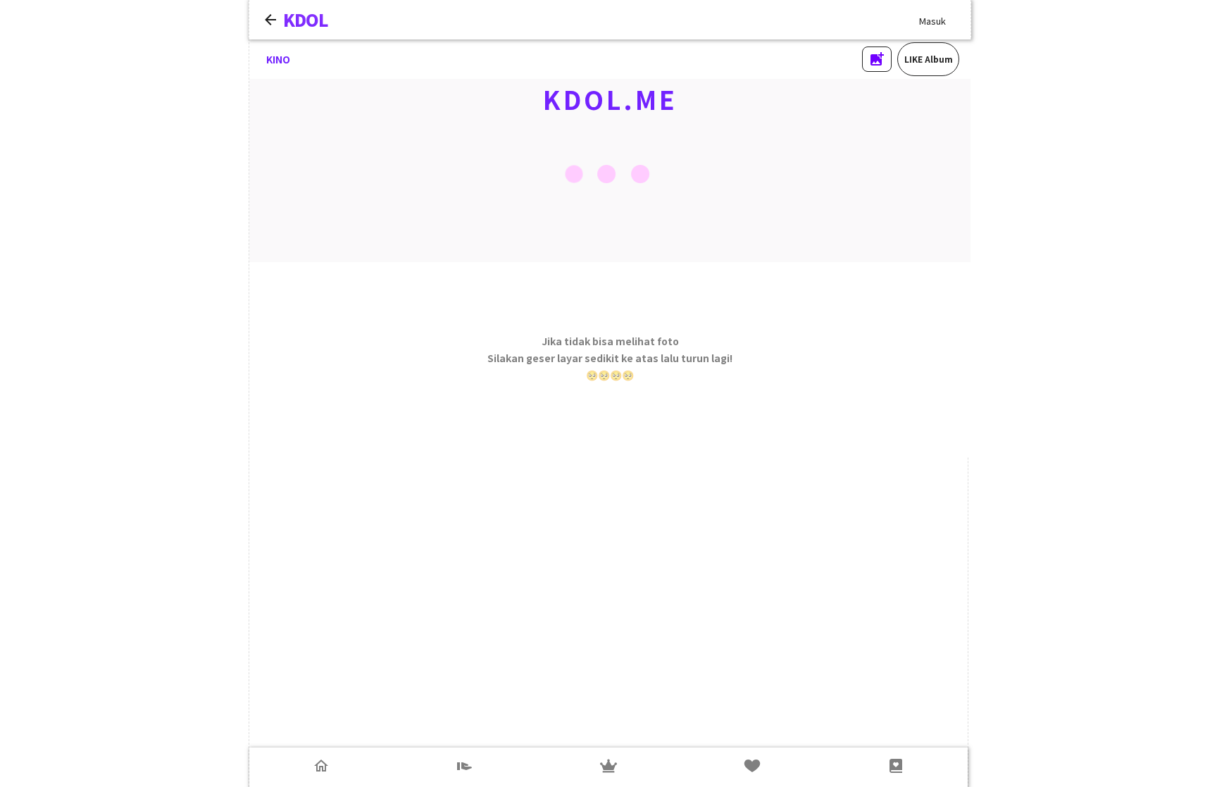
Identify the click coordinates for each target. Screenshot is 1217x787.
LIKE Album (928, 59)
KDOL (305, 19)
